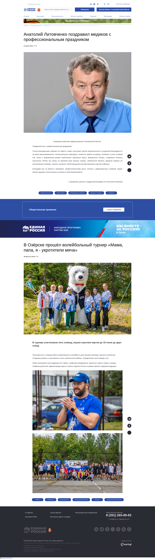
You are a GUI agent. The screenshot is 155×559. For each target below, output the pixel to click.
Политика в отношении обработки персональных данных (42, 549)
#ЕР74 (38, 499)
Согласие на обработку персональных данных (39, 551)
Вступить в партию (124, 16)
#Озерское (50, 499)
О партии (26, 16)
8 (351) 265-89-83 (118, 515)
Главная (26, 25)
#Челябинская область (78, 193)
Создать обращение (114, 209)
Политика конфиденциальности (34, 547)
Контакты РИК (31, 517)
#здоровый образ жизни (114, 499)
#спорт (97, 499)
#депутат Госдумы (96, 193)
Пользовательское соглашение (34, 545)
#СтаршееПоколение (81, 499)
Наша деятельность (57, 16)
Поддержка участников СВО (77, 21)
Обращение (85, 9)
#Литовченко (61, 193)
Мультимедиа (108, 16)
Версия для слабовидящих (123, 4)
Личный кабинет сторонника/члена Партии (114, 9)
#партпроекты (64, 499)
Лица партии (40, 16)
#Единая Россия (46, 193)
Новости (47, 25)
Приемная (93, 16)
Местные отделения (77, 16)
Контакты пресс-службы (60, 517)
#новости (111, 193)
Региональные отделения (86, 513)
